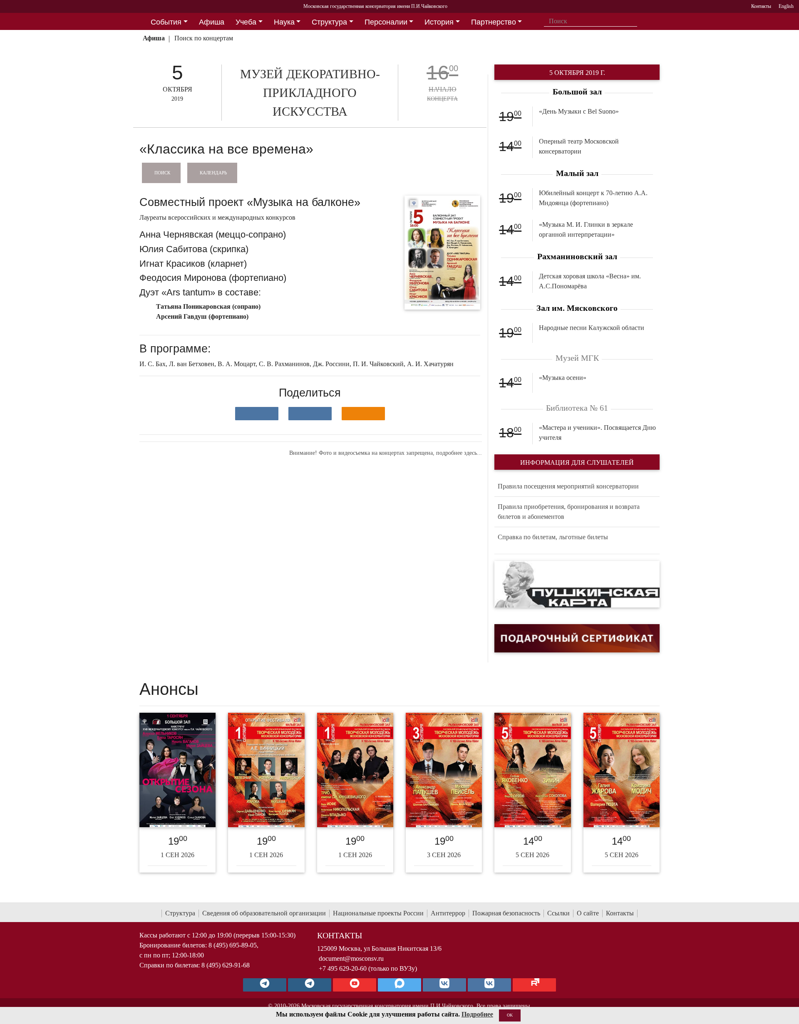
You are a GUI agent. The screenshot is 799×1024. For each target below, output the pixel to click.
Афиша (154, 38)
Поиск (162, 172)
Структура (180, 913)
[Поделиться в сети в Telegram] (310, 413)
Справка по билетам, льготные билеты (553, 537)
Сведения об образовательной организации (264, 913)
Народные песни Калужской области (591, 327)
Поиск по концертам (203, 38)
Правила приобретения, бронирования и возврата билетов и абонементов (569, 511)
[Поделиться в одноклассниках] (363, 413)
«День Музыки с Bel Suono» (579, 111)
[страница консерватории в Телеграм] (264, 985)
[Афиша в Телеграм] (534, 985)
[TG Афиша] (309, 985)
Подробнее (477, 1014)
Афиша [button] (211, 22)
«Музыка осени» (562, 377)
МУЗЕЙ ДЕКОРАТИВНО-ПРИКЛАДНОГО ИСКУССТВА (310, 92)
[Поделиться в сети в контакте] (256, 413)
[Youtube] (354, 985)
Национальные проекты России (378, 913)
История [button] (439, 22)
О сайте (588, 913)
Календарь (213, 172)
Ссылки (558, 913)
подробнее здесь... (459, 453)
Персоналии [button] (386, 22)
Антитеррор (448, 913)
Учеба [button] (246, 22)
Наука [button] (284, 22)
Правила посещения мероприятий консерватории (568, 486)
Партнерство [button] (493, 22)
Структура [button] (329, 22)
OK (510, 1015)
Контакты (620, 913)
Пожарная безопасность (506, 913)
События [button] (166, 22)
